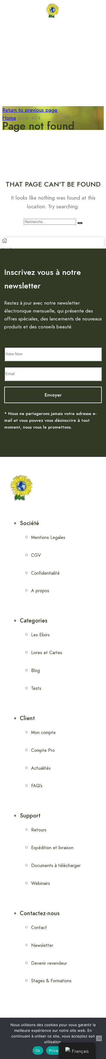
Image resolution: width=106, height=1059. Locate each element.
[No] (99, 1038)
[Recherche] (80, 223)
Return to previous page (29, 110)
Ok (37, 1050)
